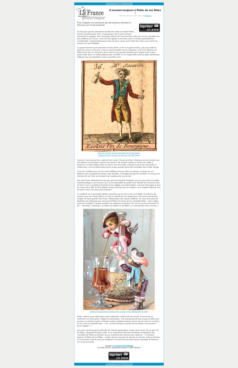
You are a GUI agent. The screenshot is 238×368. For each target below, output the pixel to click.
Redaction (148, 16)
